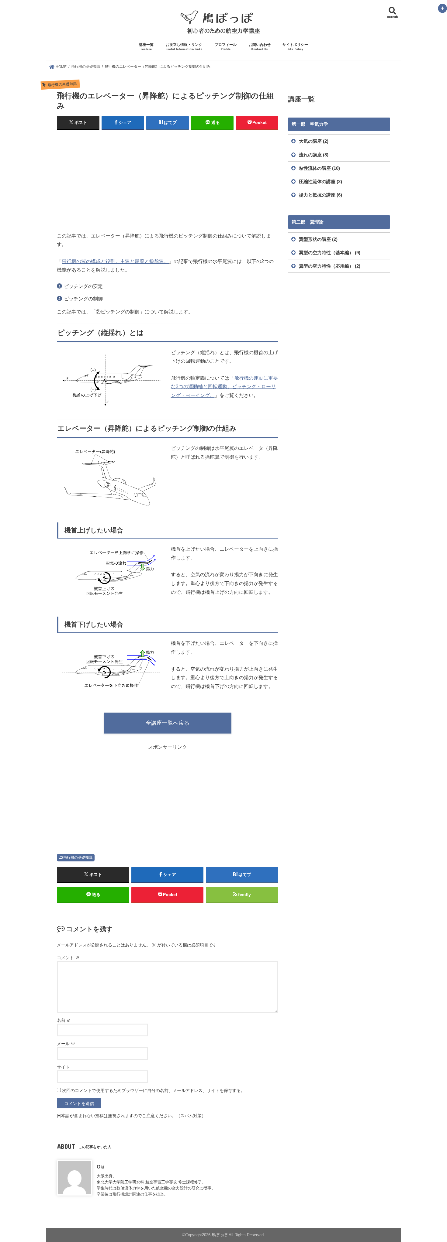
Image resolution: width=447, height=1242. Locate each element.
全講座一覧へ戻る (167, 723)
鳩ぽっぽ (219, 1235)
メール (66, 1043)
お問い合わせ (260, 47)
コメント (68, 957)
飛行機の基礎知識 (77, 857)
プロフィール (226, 47)
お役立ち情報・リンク (184, 47)
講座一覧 (146, 47)
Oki (100, 1166)
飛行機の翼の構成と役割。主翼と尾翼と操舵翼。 (115, 261)
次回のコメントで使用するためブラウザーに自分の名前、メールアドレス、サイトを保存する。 (153, 1090)
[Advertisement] (167, 179)
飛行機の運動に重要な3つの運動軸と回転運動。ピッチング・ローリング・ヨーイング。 (224, 386)
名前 (64, 1020)
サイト (63, 1067)
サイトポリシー (295, 47)
